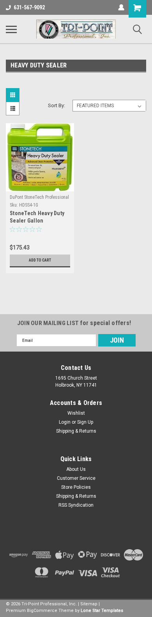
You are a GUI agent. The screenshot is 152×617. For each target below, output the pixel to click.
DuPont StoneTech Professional (39, 197)
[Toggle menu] (11, 29)
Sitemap (88, 603)
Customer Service (76, 478)
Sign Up (85, 422)
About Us (76, 469)
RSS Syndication (76, 505)
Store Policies (76, 487)
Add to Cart (40, 260)
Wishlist (76, 413)
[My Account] (121, 7)
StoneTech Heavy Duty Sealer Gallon (37, 217)
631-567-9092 (29, 7)
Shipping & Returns (76, 431)
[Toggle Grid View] (13, 95)
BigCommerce (42, 610)
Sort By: (56, 105)
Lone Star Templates (102, 610)
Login (65, 422)
